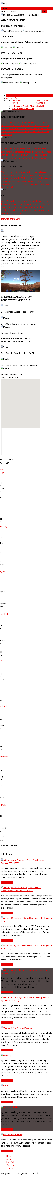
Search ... (5, 11)
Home (9, 95)
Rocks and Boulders (23, 108)
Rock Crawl (11, 219)
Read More (7, 882)
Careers (40, 103)
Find (44, 11)
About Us (11, 98)
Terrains (16, 100)
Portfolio (42, 100)
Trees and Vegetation (24, 106)
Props (15, 103)
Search (40, 106)
